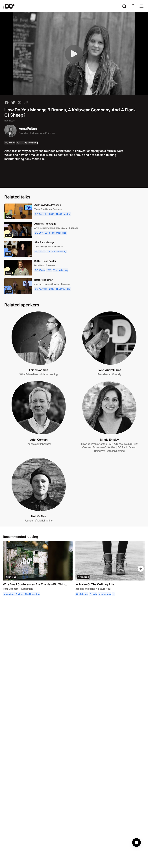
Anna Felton (28, 128)
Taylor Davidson (42, 209)
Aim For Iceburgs (44, 242)
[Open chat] (136, 842)
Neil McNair (38, 516)
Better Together (44, 279)
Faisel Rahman (38, 370)
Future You (104, 588)
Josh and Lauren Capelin (46, 284)
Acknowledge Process (47, 204)
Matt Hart (39, 265)
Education (27, 588)
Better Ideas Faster (46, 261)
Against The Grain (45, 223)
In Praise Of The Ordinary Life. (95, 584)
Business (9, 120)
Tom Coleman (11, 588)
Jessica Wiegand (85, 588)
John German (38, 439)
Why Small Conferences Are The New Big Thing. (35, 584)
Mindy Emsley (109, 439)
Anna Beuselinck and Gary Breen (50, 228)
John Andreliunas (43, 246)
